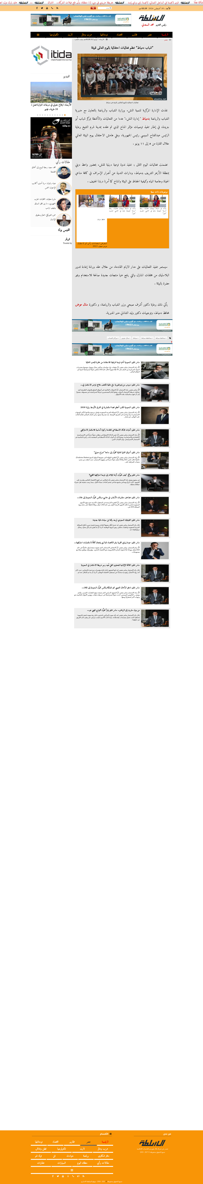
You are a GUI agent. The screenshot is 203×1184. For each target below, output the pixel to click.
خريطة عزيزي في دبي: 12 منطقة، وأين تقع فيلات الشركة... (108, 2)
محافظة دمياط (146, 338)
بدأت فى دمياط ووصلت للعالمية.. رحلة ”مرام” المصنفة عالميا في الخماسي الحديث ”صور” (153, 211)
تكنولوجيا (54, 34)
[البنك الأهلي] (122, 326)
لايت (70, 34)
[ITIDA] (51, 55)
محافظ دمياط (101, 219)
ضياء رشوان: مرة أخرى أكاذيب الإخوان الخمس (44, 185)
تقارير (134, 34)
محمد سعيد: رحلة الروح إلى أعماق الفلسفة (44, 169)
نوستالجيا (104, 34)
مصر (150, 34)
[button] (65, 115)
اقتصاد (119, 34)
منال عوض (81, 305)
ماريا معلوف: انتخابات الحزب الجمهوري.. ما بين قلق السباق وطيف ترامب (45, 203)
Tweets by (67, 243)
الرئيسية (165, 34)
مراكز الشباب (112, 338)
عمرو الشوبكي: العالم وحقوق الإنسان (45, 217)
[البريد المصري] (51, 138)
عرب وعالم (87, 34)
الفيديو (66, 76)
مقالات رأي (63, 162)
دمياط (145, 119)
